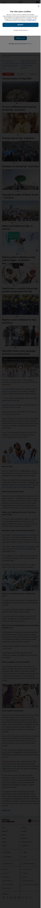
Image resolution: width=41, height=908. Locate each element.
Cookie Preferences (20, 30)
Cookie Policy (31, 20)
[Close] (38, 6)
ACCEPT (20, 25)
